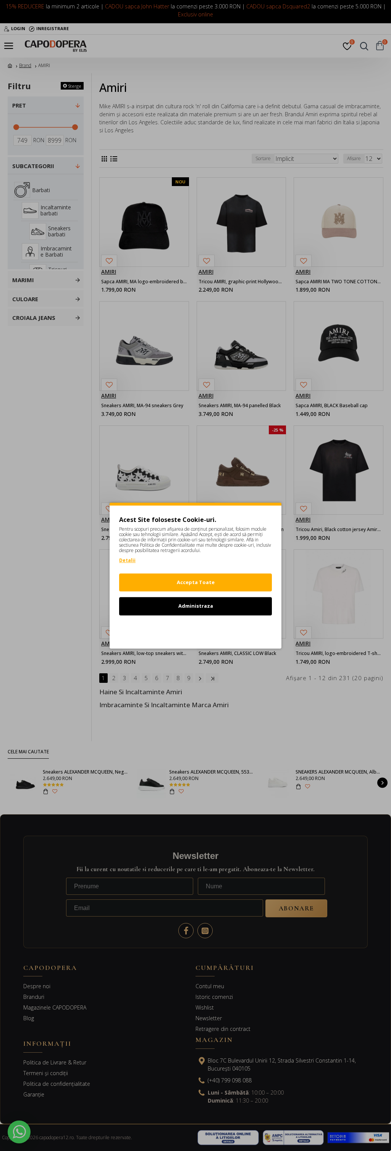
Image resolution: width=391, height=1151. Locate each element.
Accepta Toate (196, 582)
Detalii (127, 560)
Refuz (195, 629)
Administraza (195, 605)
